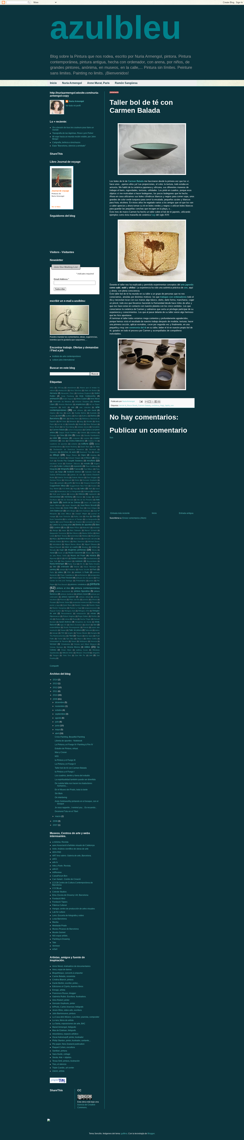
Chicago (53, 435)
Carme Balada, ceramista (63, 976)
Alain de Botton (91, 390)
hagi (153, 215)
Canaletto (96, 427)
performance (82, 575)
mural (52, 553)
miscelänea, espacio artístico (65, 1034)
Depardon (53, 452)
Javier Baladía (71, 505)
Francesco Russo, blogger (64, 993)
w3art (54, 949)
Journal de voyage (60, 191)
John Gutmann (84, 511)
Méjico (54, 539)
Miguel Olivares (91, 544)
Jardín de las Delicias (71, 502)
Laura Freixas (64, 522)
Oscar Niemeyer (90, 567)
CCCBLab (57, 888)
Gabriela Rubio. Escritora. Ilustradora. (69, 996)
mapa (64, 530)
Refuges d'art (70, 611)
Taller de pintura (75, 630)
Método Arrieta (55, 541)
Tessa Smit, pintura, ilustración (66, 1061)
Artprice (53, 413)
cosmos (86, 438)
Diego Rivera (71, 455)
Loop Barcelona (59, 919)
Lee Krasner (77, 522)
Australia (93, 413)
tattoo (97, 630)
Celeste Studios (59, 892)
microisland (57, 544)
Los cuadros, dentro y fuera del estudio (72, 775)
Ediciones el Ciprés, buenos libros (67, 986)
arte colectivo (85, 407)
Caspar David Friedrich (68, 432)
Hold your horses (59, 494)
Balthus (85, 416)
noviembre (60, 706)
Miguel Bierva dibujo (73, 544)
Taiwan (63, 630)
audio (69, 413)
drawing (93, 455)
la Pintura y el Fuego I (64, 772)
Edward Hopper (74, 458)
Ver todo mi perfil (73, 105)
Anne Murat (95, 399)
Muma (94, 550)
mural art (61, 553)
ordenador (65, 567)
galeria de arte (76, 475)
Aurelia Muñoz (80, 413)
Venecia (94, 641)
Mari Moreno (74, 533)
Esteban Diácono (73, 463)
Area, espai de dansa (62, 969)
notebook (79, 561)
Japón (167, 405)
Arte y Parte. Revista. (61, 866)
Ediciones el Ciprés (57, 458)
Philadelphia (80, 581)
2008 (55, 821)
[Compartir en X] (152, 401)
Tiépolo (79, 636)
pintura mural (82, 594)
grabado (60, 483)
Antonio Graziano (82, 401)
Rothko (94, 616)
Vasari (73, 641)
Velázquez (83, 641)
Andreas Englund (84, 393)
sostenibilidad (55, 627)
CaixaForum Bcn (59, 876)
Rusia (75, 619)
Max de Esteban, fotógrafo (64, 1030)
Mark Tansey (62, 536)
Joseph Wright (81, 514)
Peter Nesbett (66, 578)
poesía (85, 599)
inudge (88, 497)
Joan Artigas (92, 508)
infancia (82, 494)
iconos (72, 494)
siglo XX (63, 625)
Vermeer (53, 644)
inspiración (93, 494)
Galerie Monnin (78, 477)
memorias (77, 539)
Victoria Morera (73, 647)
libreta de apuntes (83, 524)
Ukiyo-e (80, 639)
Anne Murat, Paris (98, 83)
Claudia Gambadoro (92, 435)
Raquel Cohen (55, 611)
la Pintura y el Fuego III (65, 760)
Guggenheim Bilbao (58, 486)
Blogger (151, 1133)
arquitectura (80, 404)
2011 (52, 388)
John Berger (71, 511)
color (55, 438)
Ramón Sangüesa (126, 83)
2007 (55, 825)
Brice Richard (91, 424)
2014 (55, 680)
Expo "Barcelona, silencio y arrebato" (69, 146)
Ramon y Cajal (75, 608)
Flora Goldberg (91, 466)
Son (111, 437)
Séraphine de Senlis (83, 622)
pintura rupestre (68, 597)
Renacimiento (66, 613)
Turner (60, 639)
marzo (58, 816)
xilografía (96, 653)
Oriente (76, 567)
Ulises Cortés (91, 639)
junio (57, 725)
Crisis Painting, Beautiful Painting (70, 737)
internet (79, 497)
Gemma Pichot (55, 480)
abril (57, 733)
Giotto (77, 480)
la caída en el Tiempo (73, 519)
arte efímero (78, 410)
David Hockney (71, 447)
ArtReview (57, 872)
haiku (82, 488)
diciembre (60, 702)
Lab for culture (58, 912)
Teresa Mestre (81, 633)
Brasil (81, 424)
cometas (64, 438)
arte (72, 407)
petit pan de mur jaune (84, 578)
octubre (58, 710)
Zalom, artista (58, 1071)
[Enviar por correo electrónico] (146, 401)
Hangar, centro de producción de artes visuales (73, 909)
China (61, 435)
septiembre (60, 714)
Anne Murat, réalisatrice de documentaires (71, 966)
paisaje (62, 569)
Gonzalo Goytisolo (90, 480)
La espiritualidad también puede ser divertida (75, 779)
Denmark (92, 449)
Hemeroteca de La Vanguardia (69, 491)
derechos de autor (68, 452)
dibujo (56, 455)
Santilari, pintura (59, 1051)
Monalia (53, 550)
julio (57, 722)
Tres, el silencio (59, 1064)
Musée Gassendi (75, 553)
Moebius (85, 547)
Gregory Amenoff (90, 483)
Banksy (94, 416)
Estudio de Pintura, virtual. (66, 748)
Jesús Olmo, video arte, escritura (67, 1010)
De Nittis (96, 447)
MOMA (94, 547)
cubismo (74, 444)
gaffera (124, 1133)
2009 (55, 699)
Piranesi (63, 599)
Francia (77, 469)
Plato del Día (74, 599)
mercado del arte (90, 539)
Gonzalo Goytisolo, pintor (63, 1003)
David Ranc (85, 447)
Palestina (71, 569)
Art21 (64, 407)
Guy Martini (54, 488)
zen (172, 405)
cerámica (155, 405)
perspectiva (95, 575)
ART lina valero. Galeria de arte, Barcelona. (71, 855)
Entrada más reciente (120, 513)
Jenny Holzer (55, 508)
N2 (61, 558)
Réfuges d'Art (83, 611)
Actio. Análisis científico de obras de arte (70, 849)
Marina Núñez (87, 533)
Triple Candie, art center (63, 1068)
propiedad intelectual (81, 602)
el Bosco (87, 458)
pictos (91, 581)
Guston (94, 486)
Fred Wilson (88, 469)
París (52, 572)
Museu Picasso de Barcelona (65, 929)
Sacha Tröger (85, 619)
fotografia (53, 469)
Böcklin (89, 421)
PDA (69, 572)
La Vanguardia (91, 519)
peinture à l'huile (82, 572)
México (67, 541)
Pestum (55, 578)
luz (65, 527)
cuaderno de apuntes (58, 444)
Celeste (83, 432)
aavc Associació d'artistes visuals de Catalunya (73, 845)
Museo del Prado (78, 555)
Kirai (87, 516)
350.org (61, 388)
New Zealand (66, 561)
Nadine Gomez (77, 558)
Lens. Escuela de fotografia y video (68, 915)
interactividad (55, 497)
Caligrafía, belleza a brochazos (66, 142)
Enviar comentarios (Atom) (134, 518)
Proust (94, 602)
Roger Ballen (83, 616)
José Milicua (66, 514)
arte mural (91, 410)
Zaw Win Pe (80, 655)
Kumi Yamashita (56, 519)
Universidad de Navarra (59, 641)
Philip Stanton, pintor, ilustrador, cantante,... (71, 1040)
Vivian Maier (66, 650)
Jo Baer (80, 508)
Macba (55, 922)
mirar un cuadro (71, 547)
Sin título (59, 793)
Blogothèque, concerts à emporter (67, 973)
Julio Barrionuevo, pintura (64, 1013)
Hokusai (87, 491)
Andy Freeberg (67, 396)
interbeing (68, 497)
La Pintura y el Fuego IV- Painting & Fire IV (74, 744)
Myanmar (53, 558)
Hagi (162, 405)
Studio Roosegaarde (72, 627)
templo (70, 633)
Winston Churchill (82, 653)
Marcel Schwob (91, 530)
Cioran (78, 435)
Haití (90, 488)
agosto (58, 718)
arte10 (55, 869)
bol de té (122, 405)
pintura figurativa (82, 591)
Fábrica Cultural (59, 905)
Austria (52, 416)
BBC (64, 419)
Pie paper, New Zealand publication (68, 1044)
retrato (93, 613)
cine (70, 435)
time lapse (89, 636)
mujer (61, 550)
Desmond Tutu (85, 452)
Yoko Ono (67, 655)
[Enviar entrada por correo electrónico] (141, 401)
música (93, 555)
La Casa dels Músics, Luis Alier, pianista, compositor (75, 1017)
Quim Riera (67, 605)
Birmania (73, 421)
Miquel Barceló (55, 547)
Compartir (54, 666)
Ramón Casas (80, 605)
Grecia (77, 483)
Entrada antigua (186, 513)
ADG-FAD (56, 852)
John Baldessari (56, 511)
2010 (55, 695)
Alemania (53, 393)
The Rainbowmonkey (58, 636)
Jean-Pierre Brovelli (88, 505)
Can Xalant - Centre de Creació (66, 879)
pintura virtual (84, 597)
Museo (88, 553)
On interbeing (61, 797)
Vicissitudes (65, 644)
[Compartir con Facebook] (156, 401)
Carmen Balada (144, 405)
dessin (97, 452)
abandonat (71, 388)
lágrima (52, 522)
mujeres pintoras (77, 549)
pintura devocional (62, 591)
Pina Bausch (62, 584)
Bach (77, 416)
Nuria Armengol (72, 83)
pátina (60, 572)
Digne (83, 455)
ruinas (67, 619)
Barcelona (54, 418)
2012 (55, 687)
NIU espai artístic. (60, 936)
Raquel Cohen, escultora (63, 1047)
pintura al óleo (63, 588)
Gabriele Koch (91, 472)
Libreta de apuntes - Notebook (68, 741)
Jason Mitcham (56, 505)
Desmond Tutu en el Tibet (66, 811)
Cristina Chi (92, 441)
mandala (96, 527)
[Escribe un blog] (149, 401)
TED (62, 633)
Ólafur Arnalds (94, 564)
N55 (66, 558)
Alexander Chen (67, 393)
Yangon (56, 655)
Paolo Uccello (84, 569)
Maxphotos (95, 536)
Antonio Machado (65, 404)
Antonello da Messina (62, 401)
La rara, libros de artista (63, 1020)
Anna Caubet (81, 399)
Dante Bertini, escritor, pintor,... (66, 983)
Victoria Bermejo (56, 647)
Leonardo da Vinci (92, 522)
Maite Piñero (75, 527)
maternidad (74, 536)
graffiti (69, 483)
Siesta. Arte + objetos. (62, 1057)
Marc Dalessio (75, 530)
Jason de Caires (90, 502)
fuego (60, 472)
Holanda (96, 491)
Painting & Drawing (61, 939)
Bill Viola (62, 421)
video (87, 647)
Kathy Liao (78, 516)
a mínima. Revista (60, 842)
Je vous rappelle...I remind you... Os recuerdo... (76, 807)
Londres (57, 527)
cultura (84, 443)
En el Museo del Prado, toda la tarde (71, 789)
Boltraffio (71, 424)
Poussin (53, 602)
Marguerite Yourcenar (58, 533)
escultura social (56, 463)
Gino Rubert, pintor (60, 1000)
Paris (94, 569)
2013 (55, 683)
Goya (52, 483)
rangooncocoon (91, 608)
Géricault (68, 480)
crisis (63, 441)
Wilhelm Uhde (67, 653)
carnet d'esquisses (75, 430)
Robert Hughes (69, 616)
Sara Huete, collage (61, 1054)
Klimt (95, 516)
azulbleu (115, 27)
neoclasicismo (91, 558)
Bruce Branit (132, 405)
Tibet (71, 636)
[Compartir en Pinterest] (159, 401)
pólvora (94, 599)
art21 (54, 859)
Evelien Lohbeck (63, 466)
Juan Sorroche (64, 516)
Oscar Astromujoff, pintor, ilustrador (67, 1037)
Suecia (85, 627)
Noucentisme (92, 561)
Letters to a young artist (62, 525)
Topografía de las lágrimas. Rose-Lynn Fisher (72, 133)
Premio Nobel (64, 602)
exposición (78, 466)
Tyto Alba (70, 639)
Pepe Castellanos (67, 575)
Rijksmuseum (55, 616)
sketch (87, 625)
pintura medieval (67, 594)
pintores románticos (78, 584)
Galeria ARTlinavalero (58, 475)
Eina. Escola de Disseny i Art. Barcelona (70, 895)
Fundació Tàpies (59, 902)
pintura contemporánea (87, 588)
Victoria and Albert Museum (85, 644)
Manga (55, 530)
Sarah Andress (65, 622)
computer (76, 438)
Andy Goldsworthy (87, 396)
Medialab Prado (59, 925)
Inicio (53, 83)
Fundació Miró (58, 898)
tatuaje (55, 633)
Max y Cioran (61, 752)
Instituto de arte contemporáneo (66, 356)
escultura (91, 460)
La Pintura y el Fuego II (65, 764)
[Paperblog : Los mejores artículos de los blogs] (58, 1082)
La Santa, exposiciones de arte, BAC (68, 1023)
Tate (54, 942)
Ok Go (82, 564)
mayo (58, 729)
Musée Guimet (58, 932)
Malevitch (86, 527)
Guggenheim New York (79, 486)
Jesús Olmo (69, 508)
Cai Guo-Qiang (68, 427)
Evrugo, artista (58, 990)
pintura (95, 584)
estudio (87, 463)
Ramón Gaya (94, 605)
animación (54, 398)
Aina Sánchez (75, 390)
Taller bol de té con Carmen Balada (71, 768)
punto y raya (55, 605)
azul (60, 416)
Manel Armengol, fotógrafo (64, 1027)
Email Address (61, 279)
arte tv (55, 862)
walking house (82, 650)
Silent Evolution (76, 625)
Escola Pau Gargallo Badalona (70, 461)
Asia (61, 413)
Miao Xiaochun (79, 541)
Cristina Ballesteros (76, 441)
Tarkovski (88, 630)
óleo (54, 567)
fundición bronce (74, 472)
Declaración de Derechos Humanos (68, 449)
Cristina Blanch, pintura (62, 979)
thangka (94, 633)
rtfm (51, 619)
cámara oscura (83, 427)
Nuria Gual (72, 564)
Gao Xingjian (92, 477)
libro (98, 524)
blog (81, 421)
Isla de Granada (67, 500)
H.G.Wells (66, 488)
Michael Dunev (94, 541)
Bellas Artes (74, 419)
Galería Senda (63, 477)
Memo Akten (65, 539)
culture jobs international (63, 360)
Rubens (59, 619)
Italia (98, 500)
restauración (81, 613)
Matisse (85, 536)
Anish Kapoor (68, 399)
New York (53, 561)
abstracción (62, 390)
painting (53, 569)
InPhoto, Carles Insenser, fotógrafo (67, 1007)
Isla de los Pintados (85, 500)
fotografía (65, 469)
